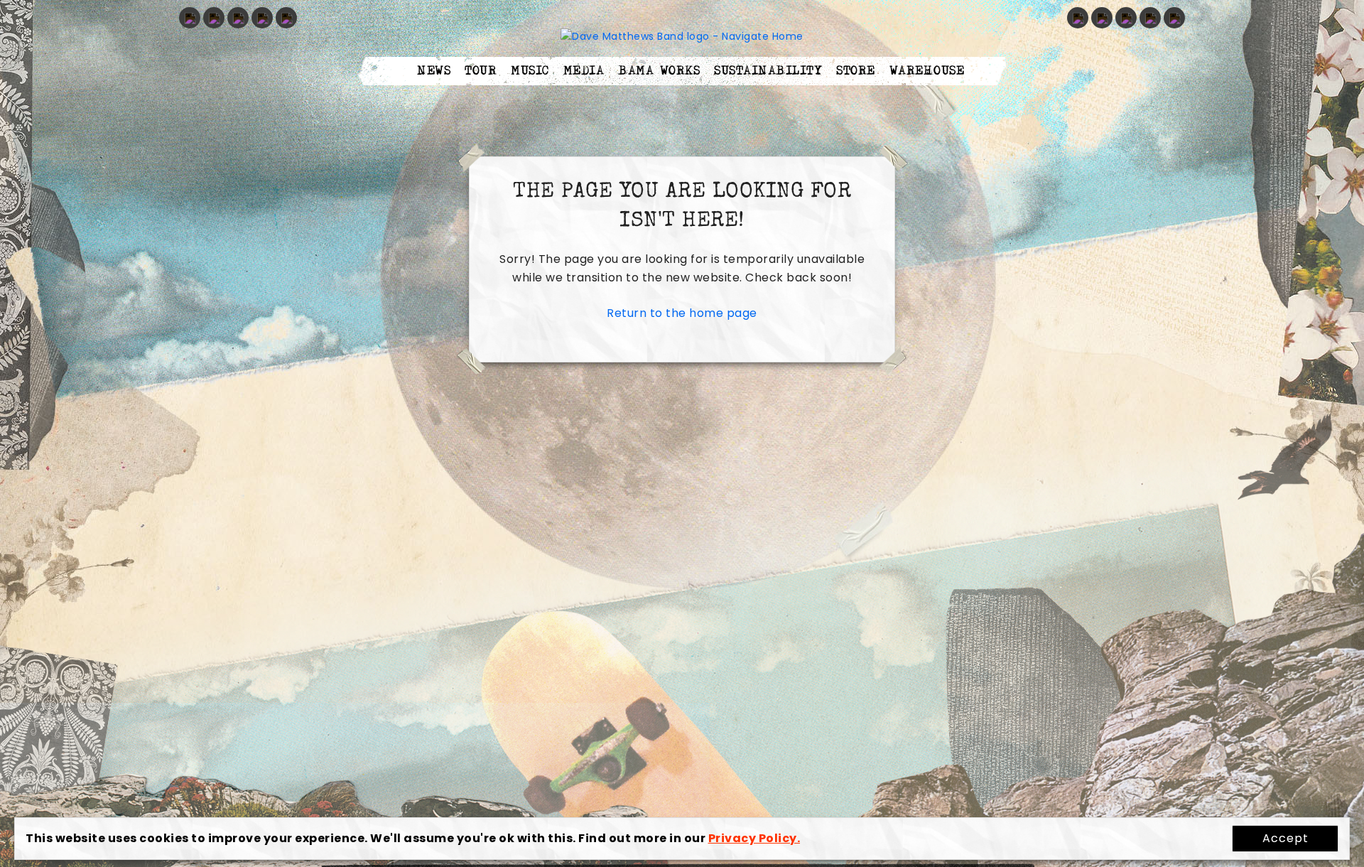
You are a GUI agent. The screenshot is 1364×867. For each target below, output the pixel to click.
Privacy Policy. (754, 838)
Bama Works (659, 71)
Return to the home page (682, 313)
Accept (1285, 838)
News (433, 71)
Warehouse (927, 71)
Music (530, 71)
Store (855, 71)
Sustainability (768, 71)
